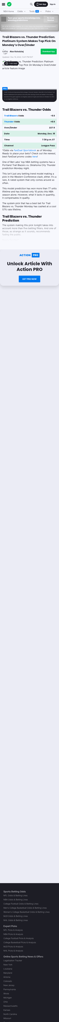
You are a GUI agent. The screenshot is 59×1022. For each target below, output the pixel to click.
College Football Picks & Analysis (18, 938)
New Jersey (8, 985)
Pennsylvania (9, 989)
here (34, 156)
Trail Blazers (11, 115)
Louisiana (7, 968)
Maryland (7, 973)
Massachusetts (10, 1006)
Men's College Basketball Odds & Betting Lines (25, 908)
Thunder (9, 121)
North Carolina (10, 1014)
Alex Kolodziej (17, 51)
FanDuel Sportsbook (25, 150)
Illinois (6, 993)
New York (7, 964)
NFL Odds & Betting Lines (15, 895)
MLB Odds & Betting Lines (15, 916)
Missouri (7, 1018)
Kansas (6, 1010)
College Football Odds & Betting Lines (20, 903)
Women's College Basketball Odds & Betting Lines (26, 912)
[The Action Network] (9, 4)
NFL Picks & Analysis (13, 930)
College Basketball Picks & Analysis (19, 942)
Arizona (6, 977)
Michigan (7, 997)
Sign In (52, 4)
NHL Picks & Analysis (13, 950)
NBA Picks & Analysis (13, 934)
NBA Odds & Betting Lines (15, 899)
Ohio (5, 1002)
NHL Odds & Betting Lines (15, 920)
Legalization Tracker (12, 960)
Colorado (7, 981)
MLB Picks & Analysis (13, 946)
